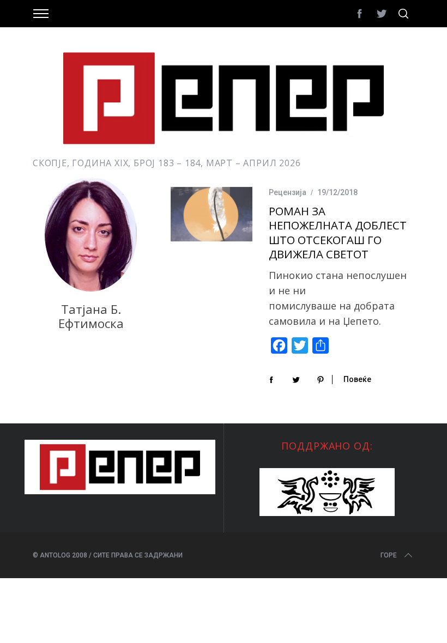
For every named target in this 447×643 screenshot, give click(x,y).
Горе (388, 555)
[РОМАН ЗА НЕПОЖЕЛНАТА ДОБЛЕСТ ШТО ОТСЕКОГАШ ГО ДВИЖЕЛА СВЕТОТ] (211, 214)
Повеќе (357, 379)
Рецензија (287, 192)
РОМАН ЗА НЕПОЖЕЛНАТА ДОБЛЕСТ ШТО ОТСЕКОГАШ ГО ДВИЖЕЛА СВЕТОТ (338, 232)
